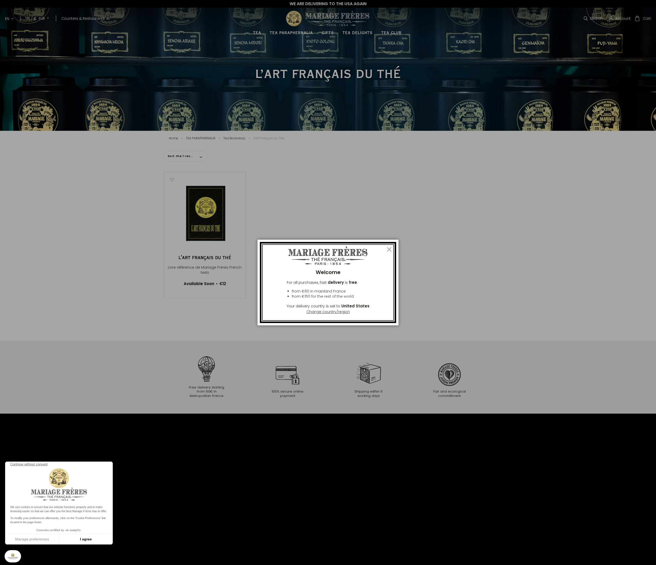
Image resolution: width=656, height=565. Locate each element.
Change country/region (328, 311)
